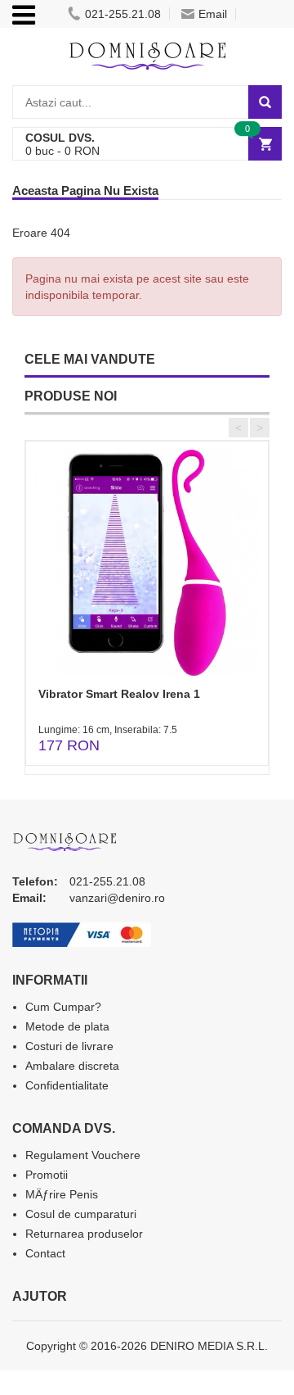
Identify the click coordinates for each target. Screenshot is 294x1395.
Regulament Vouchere (82, 1155)
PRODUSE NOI (70, 396)
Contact (45, 1253)
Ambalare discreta (72, 1065)
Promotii (46, 1174)
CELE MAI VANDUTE (89, 359)
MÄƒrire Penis (61, 1194)
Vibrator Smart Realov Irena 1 (119, 693)
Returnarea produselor (84, 1233)
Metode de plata (67, 1026)
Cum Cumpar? (63, 1006)
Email (212, 13)
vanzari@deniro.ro (117, 897)
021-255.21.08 (123, 13)
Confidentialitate (67, 1085)
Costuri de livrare (69, 1046)
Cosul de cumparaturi (80, 1214)
